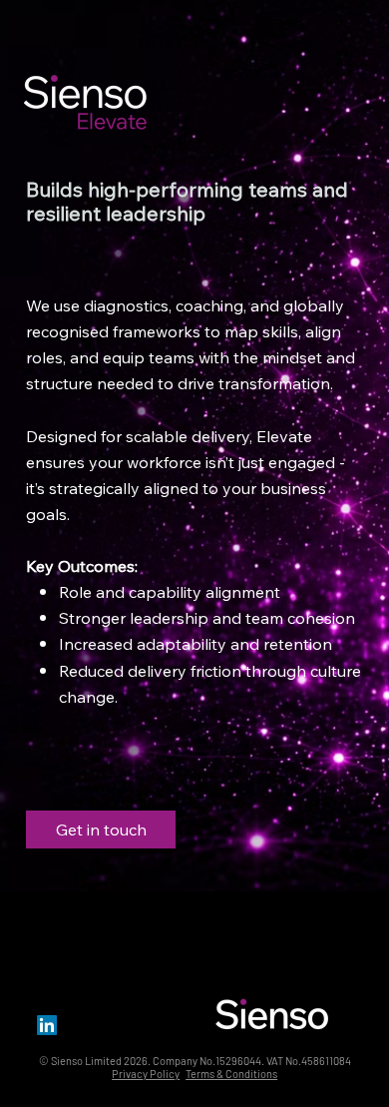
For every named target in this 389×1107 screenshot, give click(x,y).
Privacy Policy (146, 1073)
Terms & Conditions (231, 1073)
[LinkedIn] (47, 1025)
